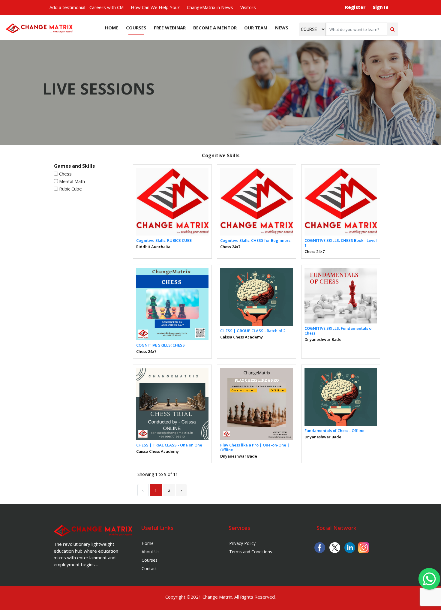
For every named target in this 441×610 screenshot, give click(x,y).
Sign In (380, 7)
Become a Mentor (215, 28)
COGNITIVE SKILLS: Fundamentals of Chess (338, 331)
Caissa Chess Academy (241, 337)
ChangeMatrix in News (210, 7)
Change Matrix (217, 597)
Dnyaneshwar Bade (322, 339)
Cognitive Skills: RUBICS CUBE (164, 240)
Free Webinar (170, 28)
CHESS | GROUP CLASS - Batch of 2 (252, 330)
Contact (149, 568)
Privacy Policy (242, 543)
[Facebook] (320, 547)
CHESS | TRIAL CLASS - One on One (169, 445)
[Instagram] (363, 547)
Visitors (248, 7)
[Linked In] (350, 547)
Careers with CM (106, 7)
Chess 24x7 (230, 246)
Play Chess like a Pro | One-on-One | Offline (255, 447)
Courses (136, 28)
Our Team (256, 28)
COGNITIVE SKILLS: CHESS (160, 345)
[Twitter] (335, 547)
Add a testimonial (67, 7)
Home (111, 28)
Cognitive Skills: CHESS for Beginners (255, 240)
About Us (151, 551)
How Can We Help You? (155, 7)
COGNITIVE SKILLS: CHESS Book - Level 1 (340, 243)
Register (355, 7)
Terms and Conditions (250, 551)
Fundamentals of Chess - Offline (334, 430)
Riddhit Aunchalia (153, 246)
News (281, 28)
